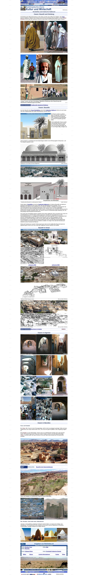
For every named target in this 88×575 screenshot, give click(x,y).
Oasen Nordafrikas (35, 110)
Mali (47, 547)
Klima (63, 554)
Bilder (24, 554)
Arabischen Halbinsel (51, 110)
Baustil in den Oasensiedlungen (44, 467)
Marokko (27, 548)
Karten (57, 554)
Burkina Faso (28, 547)
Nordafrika (30, 204)
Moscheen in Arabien (36, 329)
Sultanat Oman (29, 551)
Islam (63, 16)
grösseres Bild (32, 265)
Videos (31, 554)
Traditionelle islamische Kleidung (39, 105)
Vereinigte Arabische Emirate (53, 551)
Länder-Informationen (44, 554)
